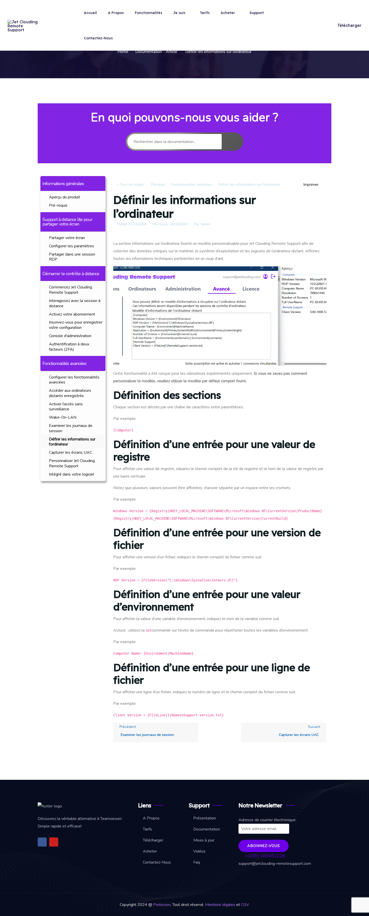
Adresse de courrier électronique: (267, 820)
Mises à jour (203, 840)
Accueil (90, 13)
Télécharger (349, 25)
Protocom (161, 904)
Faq (196, 862)
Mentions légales (220, 904)
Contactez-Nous (98, 38)
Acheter (228, 13)
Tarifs (205, 13)
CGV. (245, 904)
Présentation (204, 818)
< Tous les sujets (130, 184)
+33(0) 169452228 (264, 856)
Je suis (179, 13)
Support (257, 13)
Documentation (206, 829)
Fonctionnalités (148, 13)
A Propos (116, 13)
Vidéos (199, 851)
